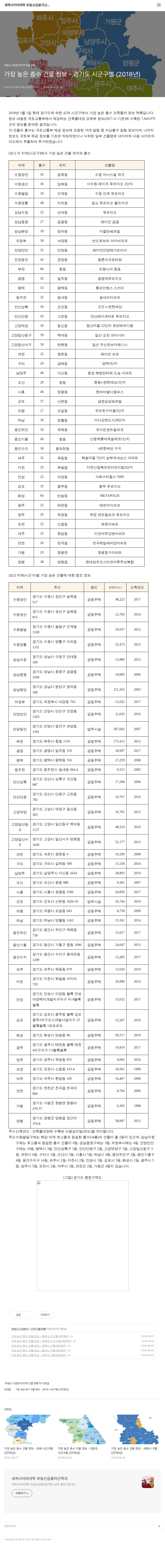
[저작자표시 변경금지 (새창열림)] (57, 1315)
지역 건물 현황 (38, 1328)
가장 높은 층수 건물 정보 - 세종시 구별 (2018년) (38, 1345)
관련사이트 (10, 1526)
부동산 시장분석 (19, 1328)
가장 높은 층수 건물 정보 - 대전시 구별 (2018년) (38, 1355)
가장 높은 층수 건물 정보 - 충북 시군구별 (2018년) (40, 1336)
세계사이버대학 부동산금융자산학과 (28, 5)
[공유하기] (25, 1315)
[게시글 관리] (30, 1315)
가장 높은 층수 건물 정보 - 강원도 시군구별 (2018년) (41, 1340)
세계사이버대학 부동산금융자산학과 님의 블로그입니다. (44, 1484)
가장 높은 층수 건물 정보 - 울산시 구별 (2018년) (38, 1350)
